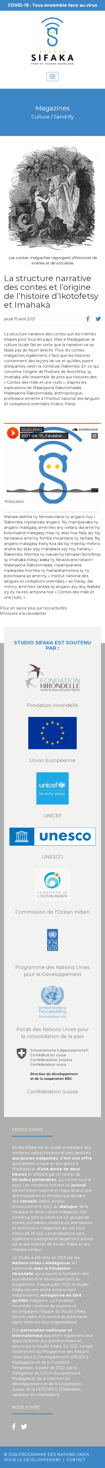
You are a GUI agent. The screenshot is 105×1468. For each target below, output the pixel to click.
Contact (75, 1460)
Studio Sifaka (12, 512)
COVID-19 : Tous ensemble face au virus (52, 5)
